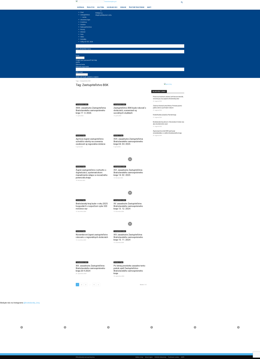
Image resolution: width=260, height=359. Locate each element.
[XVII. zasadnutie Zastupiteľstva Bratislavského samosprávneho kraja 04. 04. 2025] (130, 128)
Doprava (80, 7)
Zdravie (123, 7)
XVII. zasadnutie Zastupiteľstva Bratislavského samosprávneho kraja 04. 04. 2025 (128, 141)
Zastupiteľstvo (85, 15)
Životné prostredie (136, 7)
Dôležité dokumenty (160, 357)
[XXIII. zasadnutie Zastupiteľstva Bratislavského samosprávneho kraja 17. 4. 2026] (92, 97)
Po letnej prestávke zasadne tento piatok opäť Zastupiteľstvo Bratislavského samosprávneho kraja (129, 269)
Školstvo (90, 7)
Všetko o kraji (139, 357)
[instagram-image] (21, 327)
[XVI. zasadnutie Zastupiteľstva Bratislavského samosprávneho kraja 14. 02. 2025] (130, 159)
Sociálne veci (112, 7)
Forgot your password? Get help (86, 60)
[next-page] (98, 284)
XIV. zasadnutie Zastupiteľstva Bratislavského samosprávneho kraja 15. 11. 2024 (128, 237)
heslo (77, 55)
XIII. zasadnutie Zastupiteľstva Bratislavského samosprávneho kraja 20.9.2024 (90, 268)
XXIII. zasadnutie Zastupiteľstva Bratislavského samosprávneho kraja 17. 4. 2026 (91, 110)
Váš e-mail (79, 72)
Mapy (149, 7)
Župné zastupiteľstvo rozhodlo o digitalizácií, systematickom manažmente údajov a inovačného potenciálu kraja (91, 174)
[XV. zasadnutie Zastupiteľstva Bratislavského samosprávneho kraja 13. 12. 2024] (130, 193)
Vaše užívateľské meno (83, 49)
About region (149, 357)
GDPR (78, 62)
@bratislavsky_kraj (32, 303)
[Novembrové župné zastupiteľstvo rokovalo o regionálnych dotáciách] (92, 224)
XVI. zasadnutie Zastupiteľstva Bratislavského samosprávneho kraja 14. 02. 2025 (128, 172)
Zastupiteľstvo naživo (82, 104)
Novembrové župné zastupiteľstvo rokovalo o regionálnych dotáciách (92, 235)
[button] (181, 3)
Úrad (81, 12)
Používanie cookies (173, 357)
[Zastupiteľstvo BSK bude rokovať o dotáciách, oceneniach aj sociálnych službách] (130, 97)
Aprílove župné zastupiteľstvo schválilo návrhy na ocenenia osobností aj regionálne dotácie (90, 141)
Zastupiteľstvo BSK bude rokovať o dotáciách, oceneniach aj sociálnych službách (130, 110)
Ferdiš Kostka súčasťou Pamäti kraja (164, 115)
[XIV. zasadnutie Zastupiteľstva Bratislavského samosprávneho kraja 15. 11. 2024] (130, 224)
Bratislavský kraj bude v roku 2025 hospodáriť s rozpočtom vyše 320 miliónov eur (92, 206)
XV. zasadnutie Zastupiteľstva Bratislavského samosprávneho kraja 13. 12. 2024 (128, 206)
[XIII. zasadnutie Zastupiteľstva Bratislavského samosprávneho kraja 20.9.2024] (92, 255)
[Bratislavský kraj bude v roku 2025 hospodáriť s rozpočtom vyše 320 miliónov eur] (92, 193)
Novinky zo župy (80, 135)
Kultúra (100, 7)
